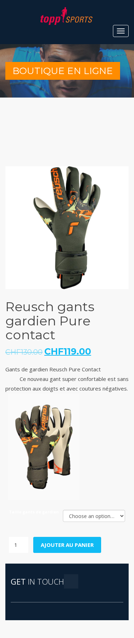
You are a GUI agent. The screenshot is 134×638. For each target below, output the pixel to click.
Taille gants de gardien (34, 512)
